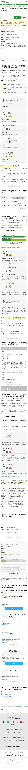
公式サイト (14, 608)
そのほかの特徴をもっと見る (14, 563)
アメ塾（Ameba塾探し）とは (16, 729)
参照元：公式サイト (23, 360)
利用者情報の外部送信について (18, 737)
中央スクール (4, 601)
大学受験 (16, 722)
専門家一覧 (11, 734)
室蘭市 (8, 6)
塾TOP (2, 6)
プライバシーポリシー (6, 737)
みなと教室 (4, 638)
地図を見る (5, 605)
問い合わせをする (4, 580)
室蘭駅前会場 (4, 655)
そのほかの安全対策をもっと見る (14, 573)
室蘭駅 (11, 6)
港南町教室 (4, 620)
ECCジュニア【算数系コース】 (12, 37)
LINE (10, 722)
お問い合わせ (11, 740)
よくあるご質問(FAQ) (20, 740)
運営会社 (5, 740)
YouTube (15, 724)
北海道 (5, 6)
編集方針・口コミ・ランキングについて (14, 732)
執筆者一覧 (5, 734)
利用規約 (23, 734)
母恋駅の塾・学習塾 (7, 696)
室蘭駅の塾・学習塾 (7, 692)
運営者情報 (17, 734)
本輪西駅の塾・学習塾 (7, 694)
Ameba (9, 755)
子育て (23, 722)
